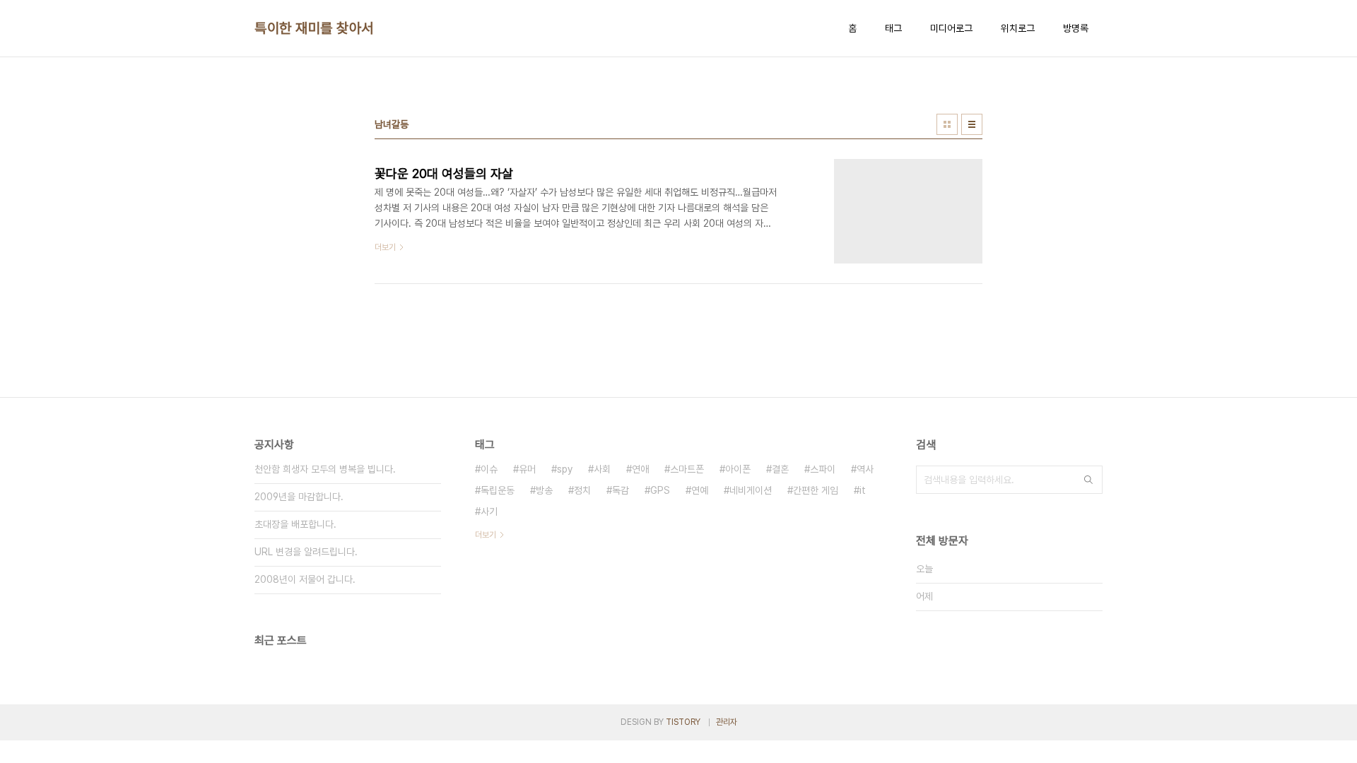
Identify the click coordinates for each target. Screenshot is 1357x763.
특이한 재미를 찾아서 (314, 28)
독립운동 (498, 490)
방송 (544, 490)
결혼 (780, 469)
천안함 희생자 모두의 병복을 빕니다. (325, 469)
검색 (1088, 479)
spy (564, 469)
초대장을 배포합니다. (295, 524)
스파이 (822, 469)
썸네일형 (947, 124)
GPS (660, 490)
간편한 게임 (815, 490)
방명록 (1075, 28)
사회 (602, 469)
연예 (699, 490)
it (862, 490)
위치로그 (1018, 28)
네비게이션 (750, 490)
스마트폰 (687, 469)
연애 (640, 469)
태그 (893, 28)
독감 (620, 490)
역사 (865, 469)
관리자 (726, 722)
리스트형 (971, 124)
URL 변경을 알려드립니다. (306, 551)
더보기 (485, 535)
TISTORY (683, 722)
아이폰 (738, 469)
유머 (527, 469)
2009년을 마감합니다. (298, 496)
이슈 (489, 469)
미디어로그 (951, 28)
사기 (489, 511)
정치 (582, 490)
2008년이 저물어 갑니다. (305, 579)
